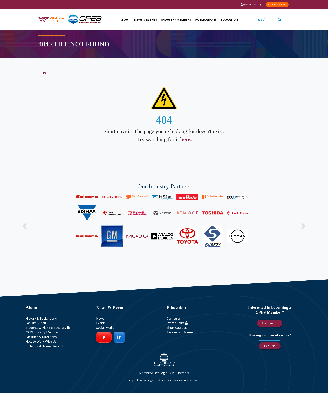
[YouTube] (104, 337)
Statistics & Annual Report (44, 346)
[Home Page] (44, 73)
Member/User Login (153, 373)
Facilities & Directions (41, 337)
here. (186, 139)
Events (101, 323)
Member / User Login (253, 4)
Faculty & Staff (36, 323)
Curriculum (175, 318)
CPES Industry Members (43, 332)
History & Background (41, 318)
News (100, 318)
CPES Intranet (179, 373)
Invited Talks (176, 323)
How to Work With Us (41, 341)
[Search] (279, 20)
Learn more (269, 323)
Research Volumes (180, 332)
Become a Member (277, 4)
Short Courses (177, 328)
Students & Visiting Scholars (46, 328)
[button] (24, 226)
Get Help (269, 346)
